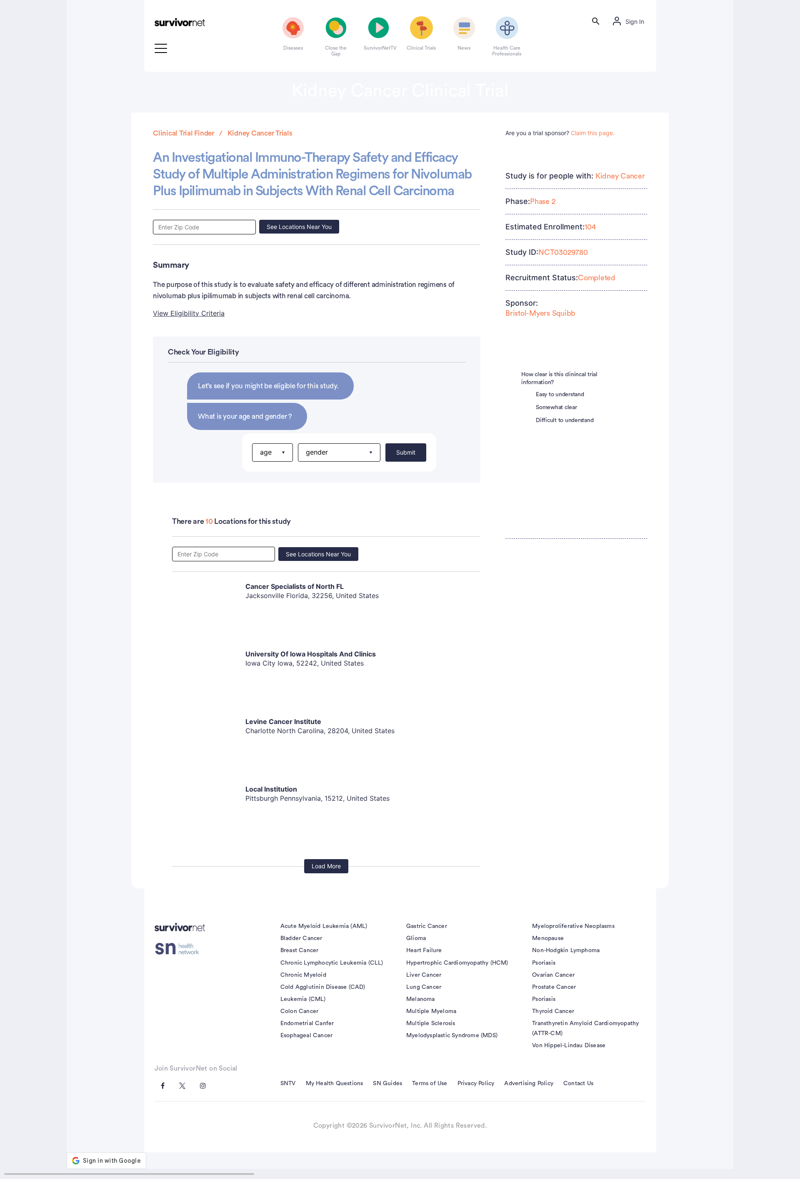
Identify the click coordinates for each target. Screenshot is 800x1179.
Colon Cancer (299, 1011)
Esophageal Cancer (306, 1035)
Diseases (293, 47)
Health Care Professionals (506, 50)
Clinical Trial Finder (183, 133)
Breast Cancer (299, 950)
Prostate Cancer (554, 987)
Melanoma (420, 999)
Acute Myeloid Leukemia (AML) (324, 926)
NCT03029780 (563, 252)
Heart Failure (424, 950)
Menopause (548, 938)
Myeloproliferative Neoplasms (573, 926)
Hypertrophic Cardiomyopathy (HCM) (457, 963)
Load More (326, 866)
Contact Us (578, 1083)
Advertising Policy (528, 1083)
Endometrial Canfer (307, 1023)
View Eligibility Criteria (189, 313)
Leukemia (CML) (303, 999)
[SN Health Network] (180, 949)
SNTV (288, 1083)
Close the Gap (336, 50)
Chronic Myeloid (303, 975)
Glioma (416, 938)
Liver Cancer (423, 975)
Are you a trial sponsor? (560, 132)
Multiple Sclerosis (430, 1023)
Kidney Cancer (620, 176)
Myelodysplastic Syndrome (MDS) (452, 1035)
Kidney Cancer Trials (260, 133)
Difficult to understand (564, 420)
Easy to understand (560, 394)
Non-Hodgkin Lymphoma (566, 950)
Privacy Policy (476, 1083)
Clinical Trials (421, 47)
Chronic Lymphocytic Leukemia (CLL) (331, 963)
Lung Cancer (423, 987)
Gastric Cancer (426, 926)
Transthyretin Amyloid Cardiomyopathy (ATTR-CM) (585, 1028)
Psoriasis (543, 963)
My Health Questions (334, 1083)
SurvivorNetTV (379, 47)
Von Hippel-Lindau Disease (568, 1045)
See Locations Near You (299, 226)
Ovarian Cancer (553, 975)
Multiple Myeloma (431, 1011)
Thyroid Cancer (553, 1011)
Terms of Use (429, 1083)
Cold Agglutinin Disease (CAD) (322, 987)
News (464, 47)
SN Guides (387, 1083)
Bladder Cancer (301, 938)
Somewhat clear (556, 407)
